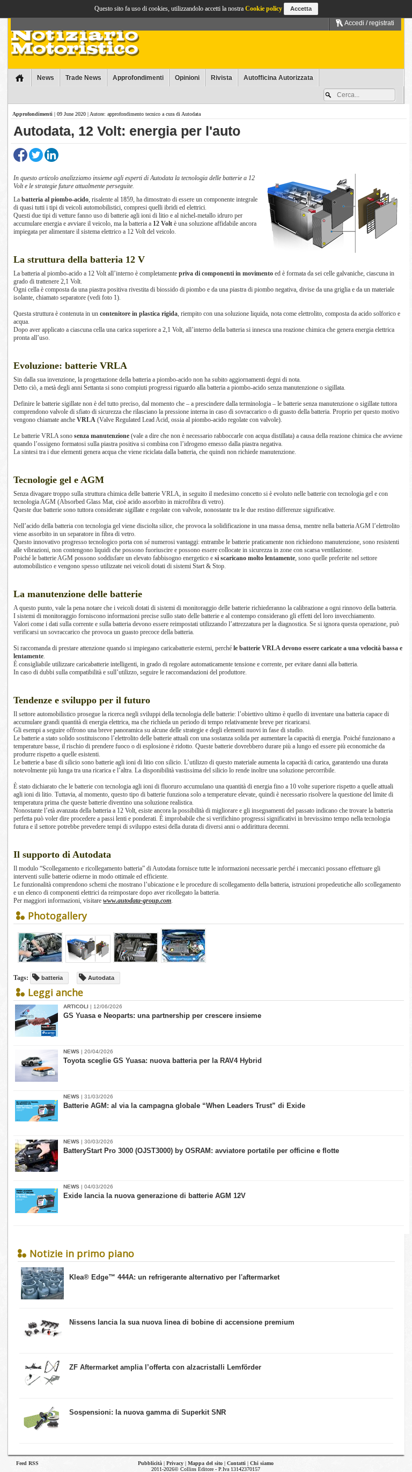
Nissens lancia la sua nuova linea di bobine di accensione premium (182, 1322)
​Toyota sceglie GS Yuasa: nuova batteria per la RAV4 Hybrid (162, 1061)
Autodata (100, 978)
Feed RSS (27, 1463)
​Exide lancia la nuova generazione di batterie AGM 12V (154, 1196)
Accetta (301, 8)
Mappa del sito (205, 1463)
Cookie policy (263, 8)
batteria (51, 978)
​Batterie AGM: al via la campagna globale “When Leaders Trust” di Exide (184, 1106)
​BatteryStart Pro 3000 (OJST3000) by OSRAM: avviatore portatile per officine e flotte (201, 1151)
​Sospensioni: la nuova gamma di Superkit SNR (147, 1412)
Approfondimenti (32, 114)
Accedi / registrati (368, 23)
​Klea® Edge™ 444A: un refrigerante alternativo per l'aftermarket (174, 1277)
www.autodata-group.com (137, 900)
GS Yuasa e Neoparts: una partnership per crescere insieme (162, 1016)
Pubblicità (150, 1463)
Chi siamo (262, 1463)
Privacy (174, 1463)
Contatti (236, 1463)
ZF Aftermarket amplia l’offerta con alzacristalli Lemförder (165, 1367)
